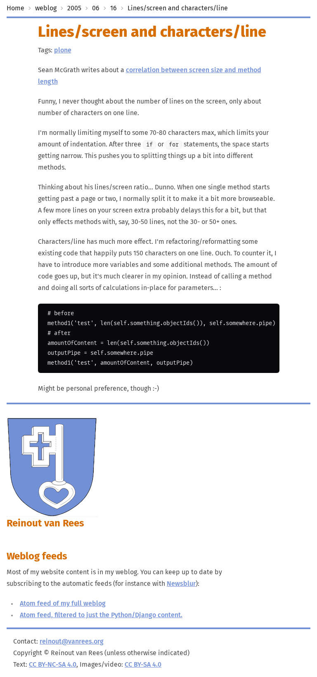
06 (95, 8)
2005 (74, 8)
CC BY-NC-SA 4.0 (52, 664)
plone (62, 50)
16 (113, 8)
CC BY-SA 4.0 (143, 664)
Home (15, 8)
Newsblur (181, 583)
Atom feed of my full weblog (63, 603)
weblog (46, 8)
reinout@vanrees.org (72, 641)
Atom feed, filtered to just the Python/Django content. (101, 615)
